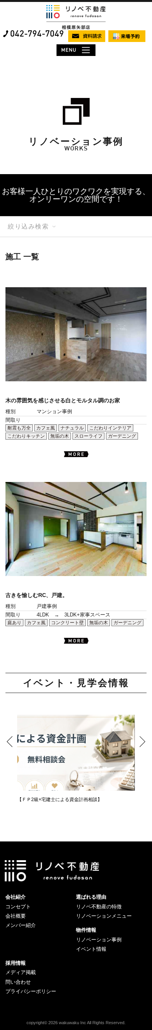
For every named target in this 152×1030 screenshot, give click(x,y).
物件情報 (86, 929)
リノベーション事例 (99, 939)
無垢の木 (59, 436)
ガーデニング (122, 436)
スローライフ (88, 436)
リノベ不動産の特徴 (99, 906)
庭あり (14, 622)
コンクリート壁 (67, 622)
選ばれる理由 (91, 896)
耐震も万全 (19, 428)
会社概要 (15, 915)
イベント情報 (91, 948)
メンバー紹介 (20, 925)
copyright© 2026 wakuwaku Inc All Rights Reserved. (76, 1022)
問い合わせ (18, 982)
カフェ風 (45, 428)
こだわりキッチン (26, 436)
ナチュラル (72, 428)
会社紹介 (15, 896)
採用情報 (15, 962)
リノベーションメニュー (104, 915)
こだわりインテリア (110, 428)
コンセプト (18, 906)
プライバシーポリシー (30, 991)
